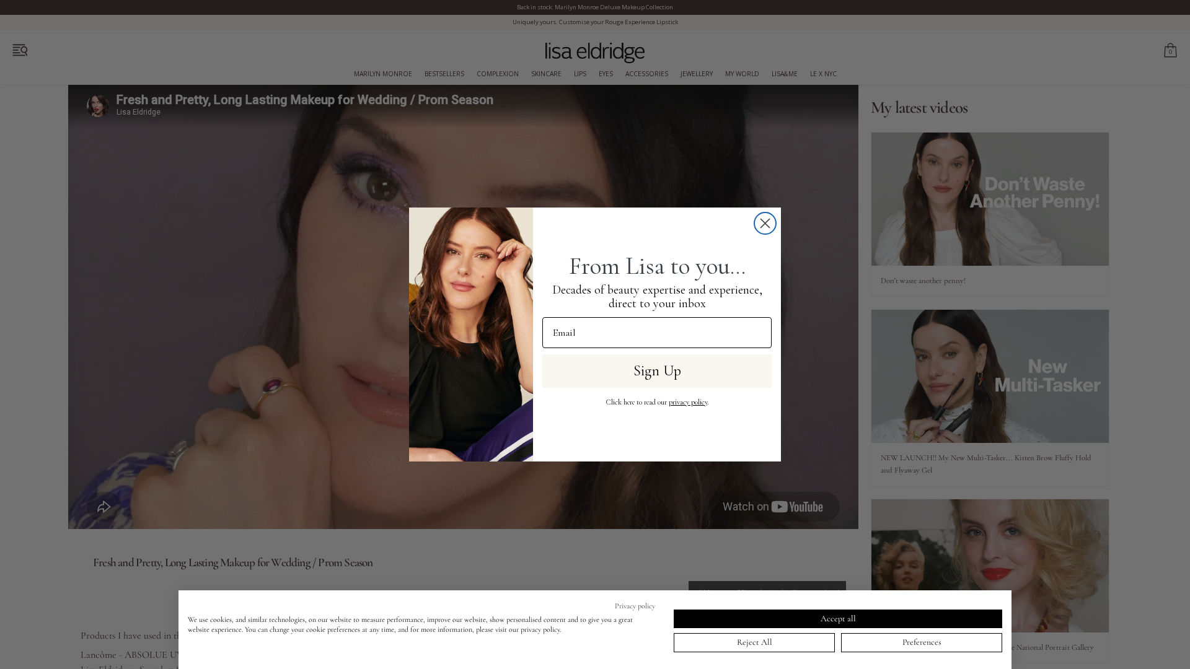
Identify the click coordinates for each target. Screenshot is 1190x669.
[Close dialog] (765, 223)
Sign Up (657, 371)
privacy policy (688, 402)
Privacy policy (635, 605)
